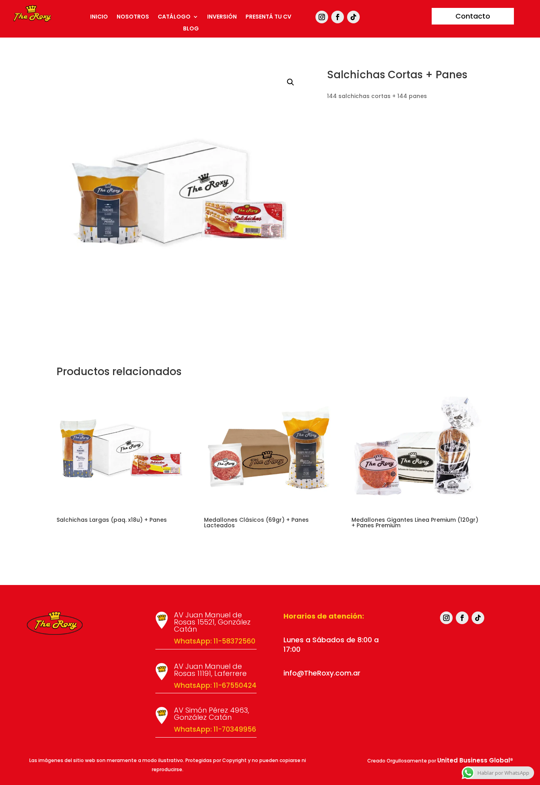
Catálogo (174, 17)
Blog (191, 29)
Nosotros (133, 17)
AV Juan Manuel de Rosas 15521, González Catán (212, 622)
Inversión (222, 17)
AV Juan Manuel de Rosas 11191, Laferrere (210, 669)
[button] (290, 82)
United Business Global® (475, 760)
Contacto (472, 16)
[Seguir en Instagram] (321, 17)
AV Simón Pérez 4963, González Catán (211, 713)
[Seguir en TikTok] (353, 17)
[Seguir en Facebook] (337, 17)
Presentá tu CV (268, 17)
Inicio (99, 17)
